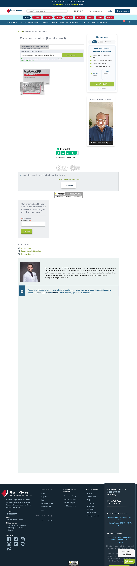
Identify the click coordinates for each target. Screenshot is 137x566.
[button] (73, 563)
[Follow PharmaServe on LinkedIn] (16, 544)
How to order (45, 22)
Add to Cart (71, 55)
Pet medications (33, 22)
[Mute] (107, 143)
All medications (12, 22)
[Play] (91, 143)
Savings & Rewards (57, 22)
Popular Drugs (102, 22)
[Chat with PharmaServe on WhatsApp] (9, 548)
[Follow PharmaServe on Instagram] (9, 544)
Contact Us (90, 503)
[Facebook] (126, 22)
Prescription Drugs (70, 496)
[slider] (99, 142)
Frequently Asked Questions (31, 251)
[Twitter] (129, 22)
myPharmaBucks (70, 506)
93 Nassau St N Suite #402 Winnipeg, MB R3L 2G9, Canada (17, 528)
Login (110, 11)
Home (20, 31)
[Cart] (123, 22)
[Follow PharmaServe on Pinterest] (22, 544)
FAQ (88, 500)
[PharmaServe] (17, 493)
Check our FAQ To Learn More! (69, 179)
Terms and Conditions (90, 508)
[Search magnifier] (65, 12)
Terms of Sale (91, 512)
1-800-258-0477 (43, 293)
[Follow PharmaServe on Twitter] (16, 539)
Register (44, 497)
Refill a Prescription (70, 499)
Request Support (27, 254)
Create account (123, 11)
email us (55, 293)
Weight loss (22, 22)
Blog (93, 22)
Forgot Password (47, 503)
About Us (90, 493)
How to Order (26, 248)
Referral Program (70, 502)
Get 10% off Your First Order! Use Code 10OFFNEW (68, 2)
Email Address (26, 220)
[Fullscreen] (110, 143)
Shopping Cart (46, 507)
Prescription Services (73, 22)
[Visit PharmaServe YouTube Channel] (22, 539)
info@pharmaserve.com (15, 520)
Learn (68, 185)
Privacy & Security (93, 516)
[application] (101, 123)
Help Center (86, 22)
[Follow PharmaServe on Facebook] (9, 539)
